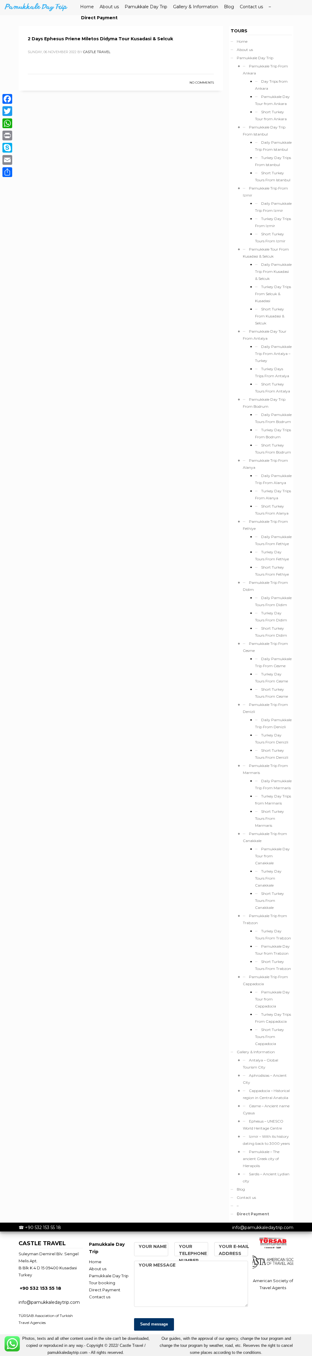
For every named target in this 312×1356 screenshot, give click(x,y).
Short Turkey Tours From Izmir (270, 237)
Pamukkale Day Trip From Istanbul (264, 130)
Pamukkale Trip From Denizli (265, 708)
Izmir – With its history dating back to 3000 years (266, 1140)
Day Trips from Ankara (271, 85)
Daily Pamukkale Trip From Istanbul (273, 146)
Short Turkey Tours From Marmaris (269, 818)
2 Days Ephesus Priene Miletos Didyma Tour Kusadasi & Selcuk (100, 39)
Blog (241, 1189)
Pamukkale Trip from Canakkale (265, 837)
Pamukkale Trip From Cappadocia (265, 980)
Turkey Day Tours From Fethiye (272, 555)
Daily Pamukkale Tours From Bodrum (273, 418)
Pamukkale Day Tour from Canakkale (272, 856)
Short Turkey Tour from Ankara (271, 115)
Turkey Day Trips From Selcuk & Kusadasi (273, 293)
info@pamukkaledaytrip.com (262, 1227)
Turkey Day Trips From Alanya (273, 494)
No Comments (202, 83)
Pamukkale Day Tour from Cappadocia (272, 999)
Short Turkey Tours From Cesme (271, 693)
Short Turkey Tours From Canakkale (269, 900)
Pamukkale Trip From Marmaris (265, 769)
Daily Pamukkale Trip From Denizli (273, 723)
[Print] (7, 135)
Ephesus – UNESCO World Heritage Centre (263, 1124)
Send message (154, 1324)
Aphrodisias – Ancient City (265, 1079)
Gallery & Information (256, 1052)
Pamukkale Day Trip (255, 58)
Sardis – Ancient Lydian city (266, 1177)
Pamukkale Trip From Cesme (265, 647)
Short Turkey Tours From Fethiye (272, 571)
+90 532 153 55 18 (43, 1227)
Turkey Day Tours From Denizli (271, 738)
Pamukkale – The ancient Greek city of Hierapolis (261, 1158)
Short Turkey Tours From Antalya (272, 387)
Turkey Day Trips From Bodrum (273, 433)
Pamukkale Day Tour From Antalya (264, 335)
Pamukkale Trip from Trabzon (265, 919)
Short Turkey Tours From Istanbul (272, 176)
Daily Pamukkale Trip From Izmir (273, 207)
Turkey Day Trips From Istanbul (273, 161)
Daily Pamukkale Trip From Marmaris (273, 784)
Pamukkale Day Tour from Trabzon (272, 950)
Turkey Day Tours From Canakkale (268, 878)
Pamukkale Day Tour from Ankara (272, 100)
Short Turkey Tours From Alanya (272, 509)
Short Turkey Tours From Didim (271, 632)
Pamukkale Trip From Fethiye (265, 525)
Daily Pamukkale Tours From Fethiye (273, 540)
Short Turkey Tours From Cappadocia (269, 1036)
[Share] (7, 172)
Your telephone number (193, 1253)
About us (245, 49)
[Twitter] (7, 111)
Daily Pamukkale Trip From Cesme (273, 662)
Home (242, 41)
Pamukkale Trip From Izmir (265, 191)
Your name (153, 1246)
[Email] (7, 160)
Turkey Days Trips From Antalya (272, 372)
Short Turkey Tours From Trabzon (273, 965)
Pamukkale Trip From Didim (265, 586)
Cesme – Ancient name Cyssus (266, 1109)
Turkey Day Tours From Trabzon (273, 934)
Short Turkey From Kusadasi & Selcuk (269, 316)
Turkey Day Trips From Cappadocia (273, 1018)
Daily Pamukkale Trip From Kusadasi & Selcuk (273, 271)
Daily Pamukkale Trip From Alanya (273, 479)
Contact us (246, 1197)
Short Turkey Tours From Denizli (271, 754)
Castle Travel (96, 52)
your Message (157, 1265)
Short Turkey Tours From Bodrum (273, 448)
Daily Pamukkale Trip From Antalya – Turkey (273, 353)
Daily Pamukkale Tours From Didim (273, 601)
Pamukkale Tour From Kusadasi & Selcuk (266, 253)
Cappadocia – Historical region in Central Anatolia (266, 1094)
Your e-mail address (234, 1250)
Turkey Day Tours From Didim (271, 616)
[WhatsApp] (7, 123)
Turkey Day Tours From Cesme (271, 677)
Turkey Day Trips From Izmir (273, 222)
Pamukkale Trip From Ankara (265, 69)
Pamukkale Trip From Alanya (265, 464)
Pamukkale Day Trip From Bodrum (264, 403)
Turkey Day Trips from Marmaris (273, 799)
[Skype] (7, 148)
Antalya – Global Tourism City (260, 1063)
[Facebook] (7, 99)
